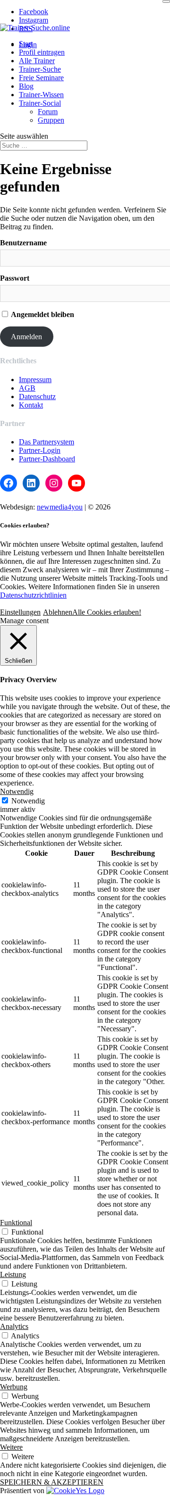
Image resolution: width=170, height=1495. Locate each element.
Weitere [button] (11, 1447)
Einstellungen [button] (20, 612)
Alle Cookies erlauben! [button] (106, 612)
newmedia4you (60, 507)
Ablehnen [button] (57, 612)
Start (26, 44)
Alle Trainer (37, 61)
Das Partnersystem (46, 442)
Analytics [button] (14, 1326)
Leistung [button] (13, 1274)
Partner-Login (39, 450)
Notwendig (28, 801)
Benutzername (23, 243)
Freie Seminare (41, 78)
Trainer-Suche (40, 69)
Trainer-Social (40, 103)
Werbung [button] (13, 1387)
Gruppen (51, 120)
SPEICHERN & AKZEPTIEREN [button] (51, 1482)
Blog (26, 86)
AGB (27, 388)
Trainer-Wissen (41, 95)
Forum (48, 112)
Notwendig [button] (17, 791)
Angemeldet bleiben (41, 314)
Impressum (35, 380)
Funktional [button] (16, 1223)
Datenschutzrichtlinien (33, 595)
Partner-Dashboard (47, 459)
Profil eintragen (42, 52)
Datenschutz (37, 397)
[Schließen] (166, 1)
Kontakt (31, 405)
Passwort (14, 278)
